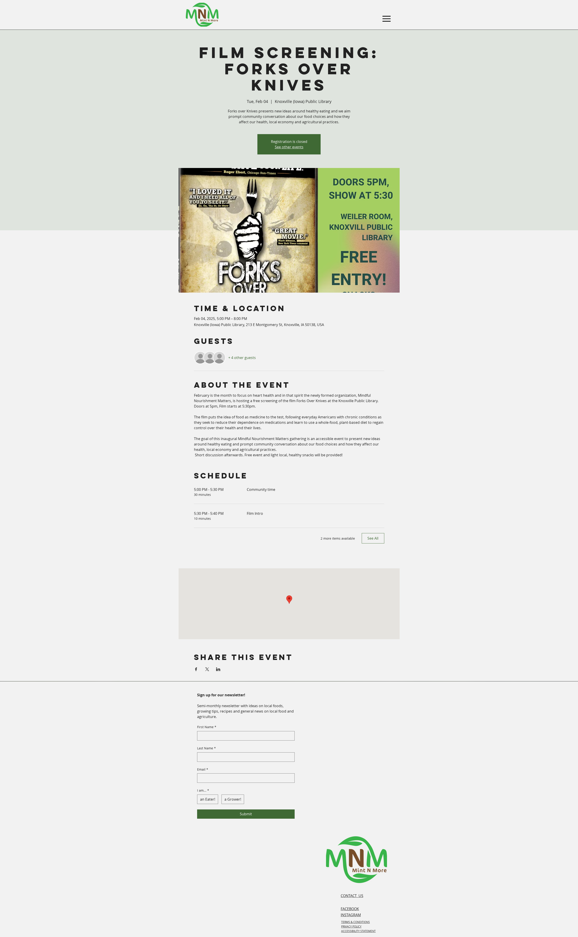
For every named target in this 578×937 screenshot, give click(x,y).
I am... (203, 790)
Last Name (206, 748)
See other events (289, 147)
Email (202, 769)
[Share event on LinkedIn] (218, 669)
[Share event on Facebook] (196, 669)
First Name (206, 727)
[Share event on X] (207, 669)
